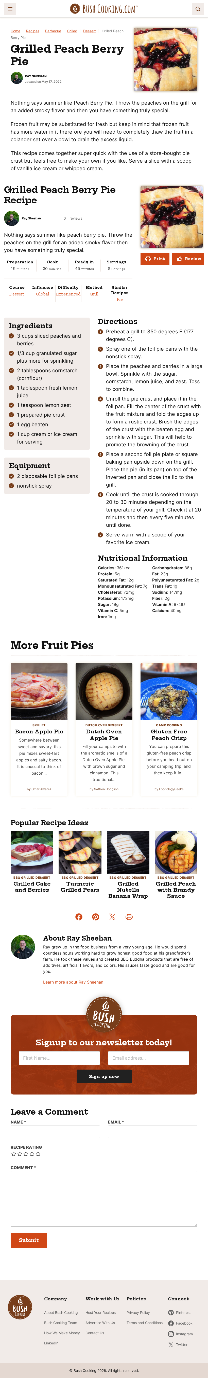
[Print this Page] (129, 917)
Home (15, 31)
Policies (136, 1298)
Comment (23, 1167)
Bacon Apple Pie (39, 731)
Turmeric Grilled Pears (80, 886)
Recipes (32, 31)
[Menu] (10, 9)
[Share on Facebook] (79, 917)
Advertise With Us (100, 1322)
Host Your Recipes (100, 1312)
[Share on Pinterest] (95, 917)
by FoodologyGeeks (168, 789)
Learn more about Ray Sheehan (73, 982)
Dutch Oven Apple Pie (104, 734)
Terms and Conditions (145, 1322)
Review (193, 259)
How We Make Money (62, 1333)
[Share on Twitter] (112, 917)
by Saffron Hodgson (104, 789)
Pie (120, 299)
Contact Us (94, 1333)
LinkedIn (51, 1343)
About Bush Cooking (61, 1312)
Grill (94, 294)
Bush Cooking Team (60, 1322)
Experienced (68, 294)
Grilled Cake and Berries (32, 886)
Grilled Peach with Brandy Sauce (176, 889)
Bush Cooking (104, 9)
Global (42, 294)
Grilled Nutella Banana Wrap (128, 889)
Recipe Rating (26, 1147)
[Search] (198, 9)
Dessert (89, 31)
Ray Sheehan (36, 76)
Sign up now (104, 1076)
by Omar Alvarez (39, 789)
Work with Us (102, 1298)
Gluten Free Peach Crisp (169, 734)
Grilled (72, 31)
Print (159, 259)
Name (18, 1122)
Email (116, 1122)
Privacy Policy (138, 1312)
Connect (178, 1298)
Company (55, 1298)
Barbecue (53, 31)
